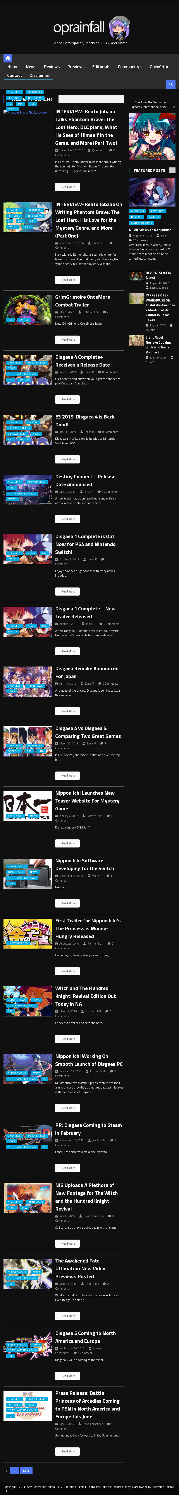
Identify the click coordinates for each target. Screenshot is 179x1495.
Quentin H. (98, 150)
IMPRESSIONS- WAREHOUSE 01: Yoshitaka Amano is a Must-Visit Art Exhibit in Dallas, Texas (160, 307)
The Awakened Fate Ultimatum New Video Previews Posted (80, 1268)
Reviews (52, 66)
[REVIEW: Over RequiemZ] (152, 192)
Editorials (101, 66)
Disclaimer (39, 75)
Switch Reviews (141, 223)
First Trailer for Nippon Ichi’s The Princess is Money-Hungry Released (88, 928)
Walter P (97, 875)
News (31, 66)
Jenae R (89, 372)
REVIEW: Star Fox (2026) (158, 275)
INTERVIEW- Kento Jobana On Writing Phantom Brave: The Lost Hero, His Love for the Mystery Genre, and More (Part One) (88, 219)
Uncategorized (18, 943)
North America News (22, 374)
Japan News (35, 686)
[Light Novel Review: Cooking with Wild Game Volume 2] (136, 340)
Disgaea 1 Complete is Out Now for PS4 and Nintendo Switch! (85, 544)
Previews (76, 66)
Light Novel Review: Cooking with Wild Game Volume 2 (158, 345)
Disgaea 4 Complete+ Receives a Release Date (82, 361)
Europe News (37, 363)
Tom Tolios (92, 1283)
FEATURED (14, 98)
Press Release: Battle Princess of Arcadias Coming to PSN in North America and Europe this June (87, 1404)
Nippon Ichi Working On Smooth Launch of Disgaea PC (89, 1060)
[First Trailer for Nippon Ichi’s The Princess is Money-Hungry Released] (27, 934)
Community (128, 66)
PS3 (10, 1284)
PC (9, 104)
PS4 (20, 104)
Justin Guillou (91, 312)
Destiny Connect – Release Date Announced (85, 480)
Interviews (35, 98)
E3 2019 (33, 422)
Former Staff (94, 816)
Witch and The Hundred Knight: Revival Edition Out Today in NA (85, 996)
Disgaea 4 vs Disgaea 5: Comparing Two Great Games (88, 732)
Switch (12, 109)
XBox (27, 227)
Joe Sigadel (99, 1140)
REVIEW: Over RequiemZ (150, 230)
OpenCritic (159, 66)
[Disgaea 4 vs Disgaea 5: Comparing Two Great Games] (27, 741)
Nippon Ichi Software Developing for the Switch (84, 864)
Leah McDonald (159, 288)
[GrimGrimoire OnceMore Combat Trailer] (27, 310)
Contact (14, 75)
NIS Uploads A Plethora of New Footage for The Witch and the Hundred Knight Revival (86, 1197)
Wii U (11, 883)
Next (26, 1470)
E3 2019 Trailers (19, 428)
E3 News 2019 (17, 434)
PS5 (32, 104)
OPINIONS (14, 751)
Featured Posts (149, 170)
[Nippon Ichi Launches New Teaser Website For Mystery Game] (27, 806)
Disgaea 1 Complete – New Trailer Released (85, 612)
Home (12, 66)
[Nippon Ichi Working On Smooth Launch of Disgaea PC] (27, 1069)
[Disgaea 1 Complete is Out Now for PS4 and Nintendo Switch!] (27, 549)
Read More (68, 187)
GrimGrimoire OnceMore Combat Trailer (82, 300)
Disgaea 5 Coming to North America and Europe (85, 1337)
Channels (14, 92)
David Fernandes (94, 1216)
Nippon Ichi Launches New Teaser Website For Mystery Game (87, 800)
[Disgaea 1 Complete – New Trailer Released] (27, 622)
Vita (41, 751)
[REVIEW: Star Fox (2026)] (136, 275)
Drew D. (150, 362)
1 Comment (85, 1353)
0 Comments (110, 372)
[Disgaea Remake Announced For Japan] (27, 682)
